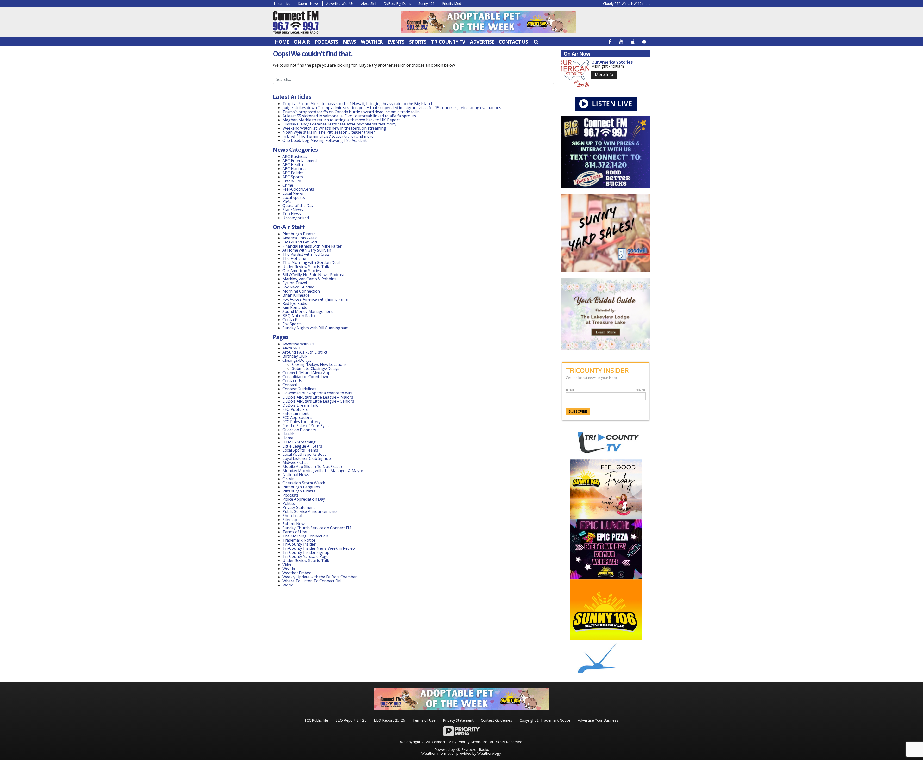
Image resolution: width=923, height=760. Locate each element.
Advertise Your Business (598, 720)
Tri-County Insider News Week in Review (318, 548)
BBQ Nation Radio (298, 315)
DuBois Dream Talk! (300, 405)
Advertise (482, 41)
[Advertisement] (488, 22)
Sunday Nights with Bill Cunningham (315, 327)
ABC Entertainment (299, 160)
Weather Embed (296, 572)
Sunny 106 (426, 3)
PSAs (286, 201)
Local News (292, 193)
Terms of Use (294, 532)
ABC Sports (292, 177)
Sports (417, 41)
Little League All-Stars (302, 446)
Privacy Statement (298, 507)
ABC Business (294, 156)
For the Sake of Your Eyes (305, 425)
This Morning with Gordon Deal (311, 262)
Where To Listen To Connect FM (311, 581)
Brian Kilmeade (296, 295)
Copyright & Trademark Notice (545, 720)
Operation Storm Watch (303, 483)
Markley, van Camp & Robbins (309, 278)
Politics (288, 503)
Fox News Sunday (298, 287)
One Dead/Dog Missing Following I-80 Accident (325, 140)
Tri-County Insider (299, 544)
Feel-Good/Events (298, 189)
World (287, 585)
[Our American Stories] (575, 73)
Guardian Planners (299, 429)
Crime (287, 185)
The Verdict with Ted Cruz (305, 254)
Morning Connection (301, 291)
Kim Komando (294, 307)
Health (288, 433)
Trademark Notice (298, 540)
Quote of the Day (297, 205)
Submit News (308, 3)
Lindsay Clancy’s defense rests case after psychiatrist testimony (339, 124)
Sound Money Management (307, 311)
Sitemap (289, 519)
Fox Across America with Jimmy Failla (315, 299)
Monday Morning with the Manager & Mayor (322, 470)
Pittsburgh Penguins (301, 487)
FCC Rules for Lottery (301, 421)
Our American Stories (301, 270)
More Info (604, 74)
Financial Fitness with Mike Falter (312, 246)
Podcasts (326, 41)
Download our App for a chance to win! (317, 393)
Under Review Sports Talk (305, 266)
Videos (288, 564)
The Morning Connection (305, 536)
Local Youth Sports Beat (304, 454)
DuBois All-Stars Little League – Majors (317, 397)
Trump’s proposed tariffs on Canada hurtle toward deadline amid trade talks (351, 111)
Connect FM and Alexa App (306, 372)
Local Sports (293, 197)
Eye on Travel (294, 283)
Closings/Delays (296, 360)
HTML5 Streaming (299, 442)
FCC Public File (316, 720)
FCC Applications (297, 417)
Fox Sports (292, 323)
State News (292, 209)
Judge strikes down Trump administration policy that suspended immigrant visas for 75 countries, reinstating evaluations (391, 107)
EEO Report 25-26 (389, 720)
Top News (291, 213)
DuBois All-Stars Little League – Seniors (318, 401)
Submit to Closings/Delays (315, 368)
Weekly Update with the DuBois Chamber (319, 576)
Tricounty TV (448, 41)
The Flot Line (294, 258)
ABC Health (292, 164)
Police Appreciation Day (303, 499)
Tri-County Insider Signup (305, 552)
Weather (372, 41)
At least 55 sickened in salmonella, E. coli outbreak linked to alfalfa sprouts (349, 115)
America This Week (299, 238)
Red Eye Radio (294, 303)
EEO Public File (295, 409)
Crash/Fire (291, 181)
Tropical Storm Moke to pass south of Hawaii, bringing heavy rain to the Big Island (357, 103)
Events (395, 41)
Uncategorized (295, 217)
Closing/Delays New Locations (319, 364)
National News (295, 474)
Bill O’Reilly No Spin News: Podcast (313, 274)
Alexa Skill (368, 3)
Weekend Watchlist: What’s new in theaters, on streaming (334, 128)
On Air (302, 41)
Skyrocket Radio (474, 749)
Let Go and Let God (299, 242)
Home (282, 41)
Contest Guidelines (299, 389)
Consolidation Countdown (305, 376)
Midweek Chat (295, 462)
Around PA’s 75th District (304, 352)
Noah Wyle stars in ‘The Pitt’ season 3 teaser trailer (328, 132)
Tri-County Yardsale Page (305, 556)
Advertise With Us (340, 3)
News (349, 41)
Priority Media (453, 3)
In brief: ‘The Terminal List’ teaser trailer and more (328, 136)
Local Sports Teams (300, 450)
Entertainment (295, 413)
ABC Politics (293, 172)
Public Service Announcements (309, 511)
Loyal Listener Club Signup (306, 458)
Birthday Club (294, 356)
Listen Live (282, 3)
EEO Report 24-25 (351, 720)
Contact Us (513, 41)
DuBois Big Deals (397, 3)
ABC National (294, 168)
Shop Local (292, 515)
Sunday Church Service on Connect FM (316, 527)
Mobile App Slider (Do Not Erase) (312, 466)
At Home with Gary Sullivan (306, 250)
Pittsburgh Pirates (299, 234)
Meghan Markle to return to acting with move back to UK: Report (341, 120)
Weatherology (489, 753)
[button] (536, 41)
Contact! (289, 319)
